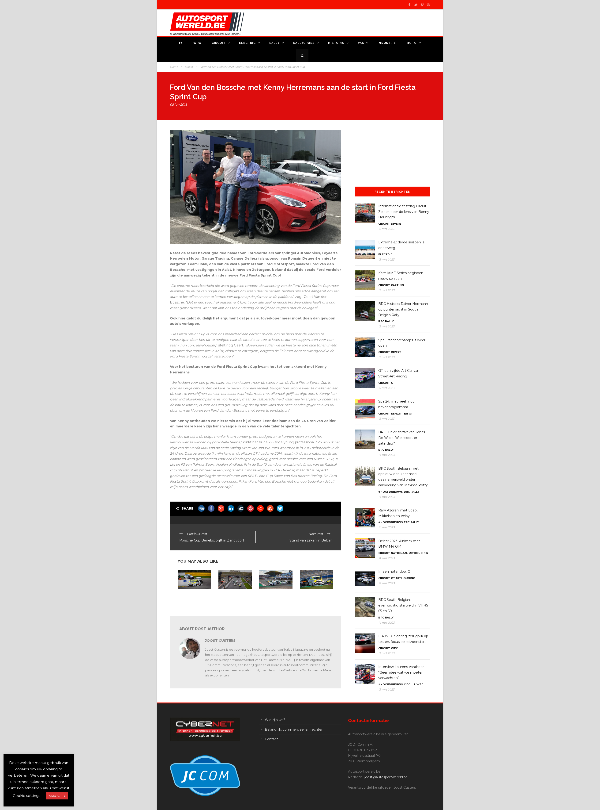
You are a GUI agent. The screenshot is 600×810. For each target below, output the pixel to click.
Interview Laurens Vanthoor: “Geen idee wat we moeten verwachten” (401, 672)
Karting (397, 285)
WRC (197, 43)
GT (393, 382)
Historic (336, 43)
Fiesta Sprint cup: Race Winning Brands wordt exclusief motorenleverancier (274, 598)
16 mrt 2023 (386, 228)
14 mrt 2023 (386, 455)
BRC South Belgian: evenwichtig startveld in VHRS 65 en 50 (403, 605)
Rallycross (304, 43)
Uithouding (418, 553)
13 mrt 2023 (386, 653)
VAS (361, 43)
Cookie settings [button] (26, 795)
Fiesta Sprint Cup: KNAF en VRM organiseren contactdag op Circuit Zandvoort (234, 598)
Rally (274, 43)
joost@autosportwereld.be (386, 777)
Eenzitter (399, 413)
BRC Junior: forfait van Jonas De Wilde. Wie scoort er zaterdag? (401, 437)
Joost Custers (220, 640)
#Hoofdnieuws (390, 491)
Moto (411, 43)
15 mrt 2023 (386, 259)
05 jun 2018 (178, 104)
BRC (381, 321)
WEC (394, 648)
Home (174, 67)
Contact (271, 739)
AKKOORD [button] (57, 796)
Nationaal (399, 553)
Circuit (218, 43)
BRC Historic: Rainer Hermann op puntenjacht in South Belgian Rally (403, 309)
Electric (247, 43)
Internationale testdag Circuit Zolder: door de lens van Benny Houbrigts (403, 211)
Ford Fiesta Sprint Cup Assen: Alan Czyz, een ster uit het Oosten (315, 596)
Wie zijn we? (275, 720)
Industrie (387, 43)
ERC (406, 522)
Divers (396, 223)
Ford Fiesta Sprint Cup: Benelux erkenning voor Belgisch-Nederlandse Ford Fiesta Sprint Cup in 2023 (194, 600)
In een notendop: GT (395, 571)
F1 (181, 43)
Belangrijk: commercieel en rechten (294, 729)
